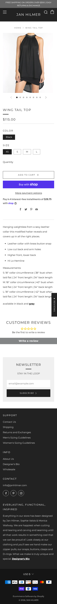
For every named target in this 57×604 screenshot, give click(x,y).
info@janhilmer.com (15, 485)
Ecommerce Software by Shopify (28, 596)
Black (9, 137)
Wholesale (9, 469)
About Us (8, 458)
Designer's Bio (11, 464)
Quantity (8, 161)
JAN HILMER (28, 15)
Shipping (8, 427)
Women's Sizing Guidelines (19, 442)
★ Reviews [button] (54, 305)
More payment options (28, 192)
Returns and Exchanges (17, 432)
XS (7, 151)
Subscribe (27, 393)
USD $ (26, 574)
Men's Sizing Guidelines (17, 437)
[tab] (17, 97)
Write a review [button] (28, 340)
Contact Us (9, 421)
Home (17, 28)
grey (32, 303)
